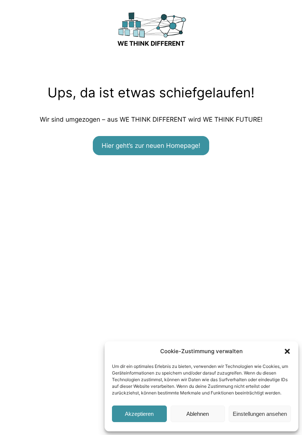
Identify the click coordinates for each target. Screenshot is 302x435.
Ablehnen (197, 414)
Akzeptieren (139, 414)
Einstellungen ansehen (260, 414)
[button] (287, 351)
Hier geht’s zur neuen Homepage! (151, 145)
